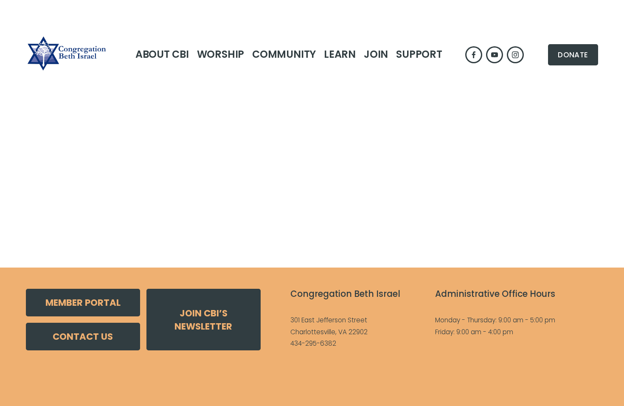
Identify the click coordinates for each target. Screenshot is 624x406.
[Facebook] (473, 54)
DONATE (573, 55)
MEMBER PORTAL (83, 302)
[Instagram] (515, 54)
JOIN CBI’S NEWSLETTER (203, 320)
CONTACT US (83, 336)
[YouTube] (494, 54)
